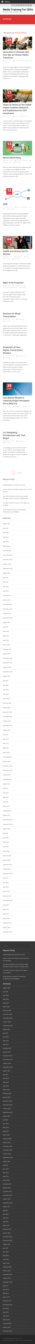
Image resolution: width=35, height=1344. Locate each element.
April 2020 (6, 846)
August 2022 (6, 730)
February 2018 (7, 923)
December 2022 (7, 712)
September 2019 (7, 873)
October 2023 (7, 667)
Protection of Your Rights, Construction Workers (13, 350)
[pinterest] (28, 6)
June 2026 (6, 532)
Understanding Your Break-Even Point (14, 485)
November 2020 (7, 824)
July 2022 (5, 734)
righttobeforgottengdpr (11, 287)
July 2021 (5, 788)
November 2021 (7, 770)
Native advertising (12, 157)
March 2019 (6, 891)
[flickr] (19, 6)
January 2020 (6, 860)
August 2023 (6, 676)
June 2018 (6, 905)
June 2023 (6, 685)
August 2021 (6, 784)
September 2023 (7, 672)
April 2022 (6, 748)
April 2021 (6, 802)
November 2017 (7, 932)
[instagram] (24, 6)
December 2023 (7, 658)
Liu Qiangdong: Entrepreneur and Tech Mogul (14, 435)
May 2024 (6, 636)
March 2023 (6, 698)
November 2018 (7, 900)
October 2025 (7, 564)
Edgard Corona (25, 60)
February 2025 (7, 595)
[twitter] (14, 6)
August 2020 (6, 829)
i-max (21, 1340)
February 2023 (7, 703)
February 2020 (7, 855)
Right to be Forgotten (13, 282)
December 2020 (7, 820)
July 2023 (5, 681)
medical (8, 259)
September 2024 (7, 618)
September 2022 (7, 725)
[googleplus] (26, 6)
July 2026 (5, 528)
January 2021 (6, 815)
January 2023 (6, 707)
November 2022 (7, 716)
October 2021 (7, 775)
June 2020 (6, 838)
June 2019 (6, 882)
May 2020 (6, 842)
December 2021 (7, 766)
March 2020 (6, 851)
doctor (27, 257)
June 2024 (6, 631)
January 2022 (6, 761)
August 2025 (6, 573)
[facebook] (12, 6)
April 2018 (6, 914)
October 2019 (7, 869)
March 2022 (6, 752)
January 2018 (6, 927)
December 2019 (7, 864)
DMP (5, 204)
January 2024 (6, 654)
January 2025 (6, 600)
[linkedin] (31, 6)
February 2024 (7, 649)
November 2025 (7, 559)
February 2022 (7, 757)
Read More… (7, 82)
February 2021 (7, 811)
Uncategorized (24, 160)
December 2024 (7, 604)
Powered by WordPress (9, 1340)
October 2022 (7, 721)
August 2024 (6, 622)
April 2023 (6, 694)
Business (16, 60)
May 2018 (6, 909)
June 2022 (6, 739)
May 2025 (6, 586)
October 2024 (7, 613)
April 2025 (6, 591)
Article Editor (21, 32)
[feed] (21, 6)
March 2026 (6, 546)
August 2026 (6, 524)
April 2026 (6, 541)
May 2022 (6, 743)
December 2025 (7, 555)
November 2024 (7, 609)
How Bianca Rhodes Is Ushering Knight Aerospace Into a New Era (16, 401)
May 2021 (6, 797)
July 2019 (5, 878)
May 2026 (6, 537)
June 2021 (6, 793)
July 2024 (5, 627)
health (4, 259)
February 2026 (7, 550)
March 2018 (6, 918)
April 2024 (6, 640)
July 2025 (5, 577)
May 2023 (6, 690)
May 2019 (6, 887)
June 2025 (6, 582)
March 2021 (6, 806)
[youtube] (17, 6)
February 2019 (7, 896)
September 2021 (7, 779)
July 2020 (5, 833)
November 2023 (7, 663)
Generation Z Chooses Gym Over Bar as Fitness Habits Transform (16, 55)
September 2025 (7, 568)
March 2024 (6, 645)
